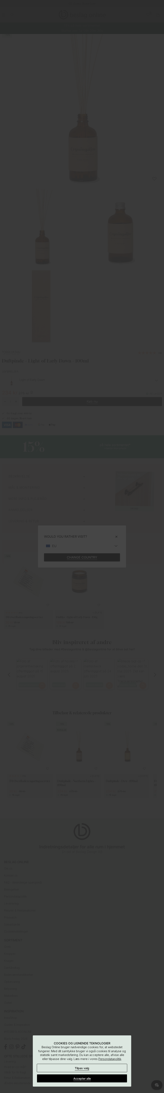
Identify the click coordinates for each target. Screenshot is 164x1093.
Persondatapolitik (109, 1059)
